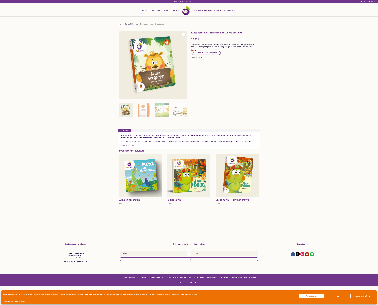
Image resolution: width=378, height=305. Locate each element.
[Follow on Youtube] (307, 254)
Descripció (124, 130)
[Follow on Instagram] (302, 254)
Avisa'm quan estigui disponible (206, 53)
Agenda (167, 10)
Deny (337, 296)
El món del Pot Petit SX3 (203, 10)
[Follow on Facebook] (293, 254)
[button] (183, 34)
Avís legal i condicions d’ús (130, 277)
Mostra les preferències (363, 296)
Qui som (144, 10)
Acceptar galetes (311, 296)
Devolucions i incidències (196, 277)
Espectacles (155, 10)
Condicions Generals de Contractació (217, 277)
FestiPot (175, 10)
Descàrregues (228, 10)
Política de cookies (8, 301)
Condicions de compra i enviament (176, 277)
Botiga (216, 10)
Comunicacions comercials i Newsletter (152, 277)
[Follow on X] (298, 254)
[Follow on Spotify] (312, 254)
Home (121, 24)
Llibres (127, 24)
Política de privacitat (19, 301)
